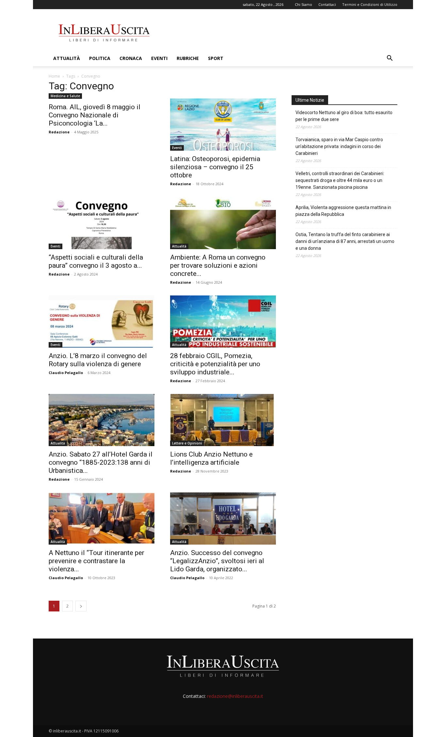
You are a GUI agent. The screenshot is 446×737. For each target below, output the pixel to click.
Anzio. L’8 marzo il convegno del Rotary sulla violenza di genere (98, 360)
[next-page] (81, 606)
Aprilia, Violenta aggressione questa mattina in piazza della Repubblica (343, 211)
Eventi (159, 58)
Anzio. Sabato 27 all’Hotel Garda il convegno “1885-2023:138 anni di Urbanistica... (100, 462)
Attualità (66, 58)
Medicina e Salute (65, 96)
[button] (389, 59)
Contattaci (327, 4)
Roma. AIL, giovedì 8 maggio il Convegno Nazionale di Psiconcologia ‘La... (94, 115)
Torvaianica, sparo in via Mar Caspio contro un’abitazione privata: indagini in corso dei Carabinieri (339, 146)
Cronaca (130, 58)
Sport (215, 58)
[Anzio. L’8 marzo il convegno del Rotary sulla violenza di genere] (101, 321)
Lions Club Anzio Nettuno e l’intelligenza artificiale (211, 458)
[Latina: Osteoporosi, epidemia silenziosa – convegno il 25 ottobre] (223, 124)
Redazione (59, 131)
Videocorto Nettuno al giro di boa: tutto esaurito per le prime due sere (343, 116)
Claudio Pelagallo (66, 372)
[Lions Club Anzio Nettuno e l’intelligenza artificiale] (223, 420)
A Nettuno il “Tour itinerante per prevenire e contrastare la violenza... (96, 561)
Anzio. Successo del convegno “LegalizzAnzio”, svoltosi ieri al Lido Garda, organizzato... (217, 561)
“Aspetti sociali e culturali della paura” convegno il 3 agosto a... (96, 261)
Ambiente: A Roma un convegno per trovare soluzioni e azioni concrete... (217, 265)
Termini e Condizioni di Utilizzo (369, 4)
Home (54, 76)
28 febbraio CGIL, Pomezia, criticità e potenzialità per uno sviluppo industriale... (215, 364)
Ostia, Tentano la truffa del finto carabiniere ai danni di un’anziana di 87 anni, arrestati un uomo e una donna (344, 241)
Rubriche (188, 58)
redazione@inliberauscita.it (235, 696)
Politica (99, 58)
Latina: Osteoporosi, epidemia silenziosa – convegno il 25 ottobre (215, 167)
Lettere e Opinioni (187, 443)
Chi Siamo (303, 4)
